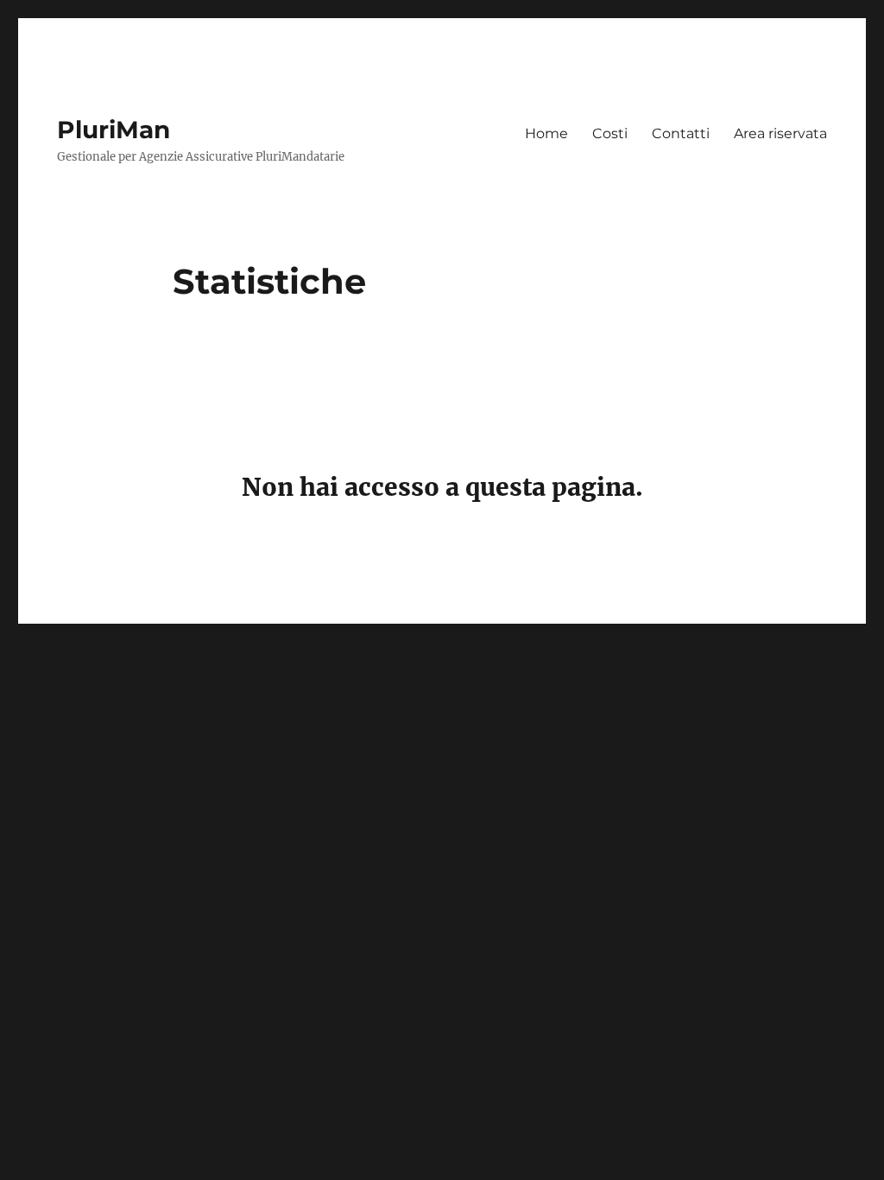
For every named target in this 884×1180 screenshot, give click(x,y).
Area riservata (780, 133)
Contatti (681, 133)
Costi (610, 133)
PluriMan (113, 129)
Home (546, 133)
